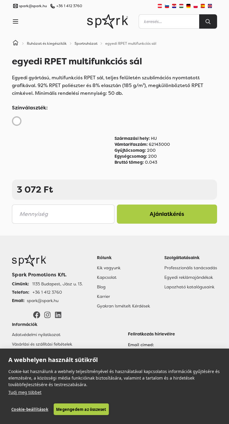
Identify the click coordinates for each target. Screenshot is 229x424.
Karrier (103, 296)
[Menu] (15, 21)
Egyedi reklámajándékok (188, 277)
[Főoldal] (47, 261)
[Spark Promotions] (107, 21)
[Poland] (195, 6)
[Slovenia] (167, 6)
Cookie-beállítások (29, 409)
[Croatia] (174, 6)
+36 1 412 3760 (69, 6)
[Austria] (159, 6)
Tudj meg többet (24, 392)
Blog (101, 287)
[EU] (212, 6)
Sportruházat (86, 43)
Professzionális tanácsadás (190, 267)
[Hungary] (181, 6)
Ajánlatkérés (167, 214)
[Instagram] (47, 314)
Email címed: (141, 344)
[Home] (15, 44)
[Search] (208, 21)
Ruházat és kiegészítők (47, 43)
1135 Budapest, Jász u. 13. (57, 284)
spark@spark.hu (42, 300)
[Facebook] (37, 314)
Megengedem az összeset (81, 409)
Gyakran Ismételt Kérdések (123, 306)
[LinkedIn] (58, 314)
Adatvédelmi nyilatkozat (36, 334)
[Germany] (188, 6)
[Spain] (202, 6)
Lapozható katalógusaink (189, 287)
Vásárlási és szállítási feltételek (42, 344)
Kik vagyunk (108, 267)
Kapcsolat (107, 277)
